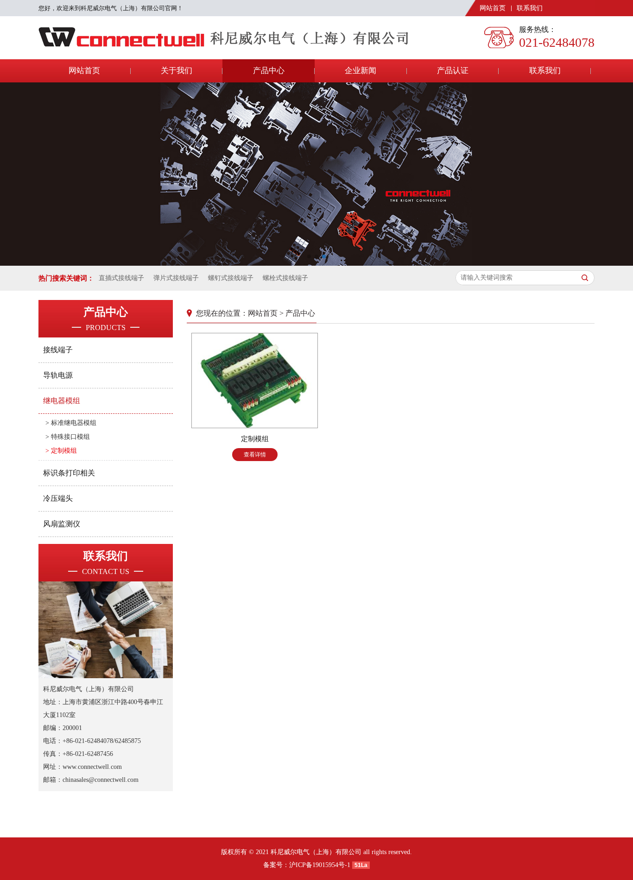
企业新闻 (360, 70)
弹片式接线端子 (176, 278)
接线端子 (58, 350)
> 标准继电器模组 (70, 422)
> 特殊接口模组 (67, 436)
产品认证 (452, 70)
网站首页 (493, 8)
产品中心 (269, 70)
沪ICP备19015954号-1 (319, 864)
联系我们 (530, 8)
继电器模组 (61, 401)
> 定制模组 (61, 450)
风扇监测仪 (61, 524)
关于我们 (176, 70)
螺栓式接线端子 (285, 278)
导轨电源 (58, 375)
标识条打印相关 (69, 473)
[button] (309, 256)
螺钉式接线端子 (230, 278)
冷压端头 (58, 498)
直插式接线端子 (121, 278)
